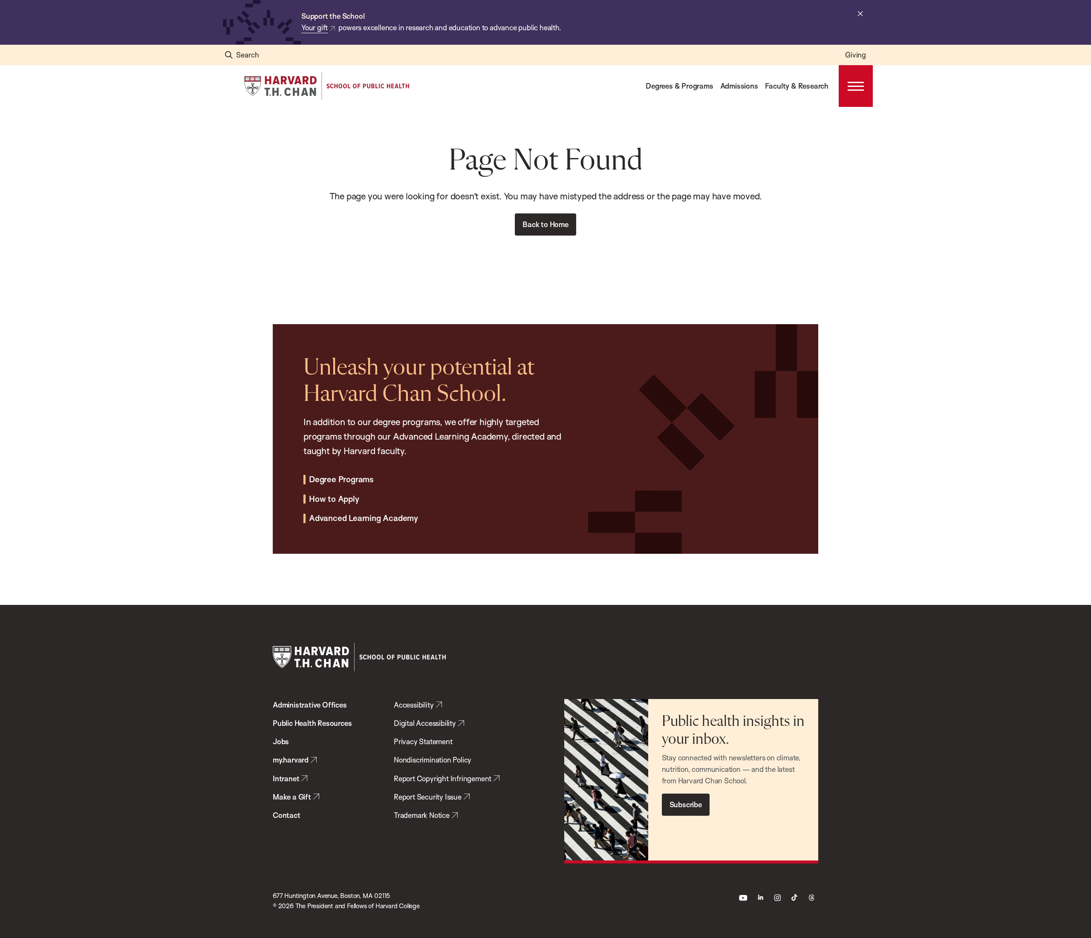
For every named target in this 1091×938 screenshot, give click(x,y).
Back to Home (545, 224)
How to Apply (334, 499)
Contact (286, 815)
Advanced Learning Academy (363, 518)
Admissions (739, 85)
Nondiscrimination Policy (432, 759)
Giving (855, 54)
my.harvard (291, 759)
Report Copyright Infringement (442, 778)
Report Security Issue (428, 796)
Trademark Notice (422, 815)
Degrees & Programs (679, 85)
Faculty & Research (796, 85)
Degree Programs (341, 479)
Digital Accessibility (425, 723)
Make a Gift (292, 796)
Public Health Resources (312, 723)
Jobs (281, 741)
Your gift (314, 27)
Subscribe (686, 804)
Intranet (286, 778)
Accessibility (413, 704)
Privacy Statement (423, 741)
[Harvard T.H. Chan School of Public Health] (359, 657)
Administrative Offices (310, 704)
